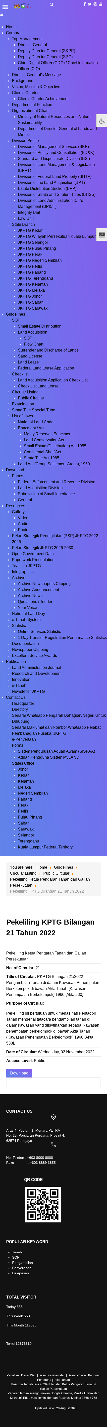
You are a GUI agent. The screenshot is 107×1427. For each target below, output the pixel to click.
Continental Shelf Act (42, 452)
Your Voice (27, 607)
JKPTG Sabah (31, 302)
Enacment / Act (31, 428)
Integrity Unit (29, 212)
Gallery (18, 512)
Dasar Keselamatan (52, 1375)
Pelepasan (20, 1273)
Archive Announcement (38, 590)
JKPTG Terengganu (35, 278)
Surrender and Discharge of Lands (48, 350)
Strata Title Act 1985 (41, 458)
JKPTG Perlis (30, 266)
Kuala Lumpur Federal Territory (45, 847)
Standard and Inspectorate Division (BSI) (54, 158)
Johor (23, 769)
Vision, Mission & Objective (36, 87)
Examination (23, 404)
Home (11, 27)
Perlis (23, 811)
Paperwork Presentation (33, 560)
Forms (17, 476)
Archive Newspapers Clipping (44, 584)
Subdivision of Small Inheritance (46, 494)
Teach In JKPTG (26, 566)
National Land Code (36, 422)
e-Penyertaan (24, 739)
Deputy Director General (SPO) (45, 57)
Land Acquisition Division (40, 488)
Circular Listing (25, 392)
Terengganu (28, 841)
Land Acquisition (32, 332)
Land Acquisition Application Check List (53, 380)
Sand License (30, 356)
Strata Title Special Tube (33, 410)
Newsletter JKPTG (28, 691)
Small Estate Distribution (39, 326)
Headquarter (23, 703)
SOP (16, 320)
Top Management (27, 39)
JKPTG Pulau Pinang (37, 248)
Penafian (13, 1375)
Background (22, 81)
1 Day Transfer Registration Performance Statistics (62, 637)
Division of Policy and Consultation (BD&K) (56, 152)
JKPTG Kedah (31, 230)
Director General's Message (36, 75)
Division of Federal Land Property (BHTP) (55, 176)
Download (15, 470)
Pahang (25, 799)
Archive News (30, 596)
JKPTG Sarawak (33, 308)
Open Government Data (33, 554)
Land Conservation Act (44, 440)
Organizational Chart (30, 111)
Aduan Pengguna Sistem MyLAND (48, 757)
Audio (23, 524)
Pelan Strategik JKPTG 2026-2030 (42, 548)
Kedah (24, 775)
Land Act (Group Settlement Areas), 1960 (54, 464)
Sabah (24, 823)
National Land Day (28, 613)
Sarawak (26, 829)
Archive (18, 578)
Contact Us (16, 697)
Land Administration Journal (36, 667)
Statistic (19, 625)
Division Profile (25, 140)
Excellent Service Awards (34, 655)
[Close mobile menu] (1, 15)
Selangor (26, 835)
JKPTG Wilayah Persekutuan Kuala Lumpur (57, 236)
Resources (15, 506)
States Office (23, 763)
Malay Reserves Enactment (48, 434)
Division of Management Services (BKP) (53, 146)
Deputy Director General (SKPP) (46, 51)
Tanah (17, 1252)
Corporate (15, 33)
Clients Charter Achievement (43, 99)
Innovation (21, 679)
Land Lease (28, 362)
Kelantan (26, 781)
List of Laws (22, 416)
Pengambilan (22, 1263)
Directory (20, 709)
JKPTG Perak (30, 254)
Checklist (20, 374)
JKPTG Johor (30, 296)
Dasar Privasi (77, 1375)
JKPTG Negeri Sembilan (40, 260)
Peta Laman (62, 1380)
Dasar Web (28, 1375)
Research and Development (36, 673)
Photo (23, 530)
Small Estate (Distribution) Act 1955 (55, 446)
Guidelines (15, 314)
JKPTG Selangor (33, 242)
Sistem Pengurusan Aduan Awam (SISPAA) (56, 751)
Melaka (24, 787)
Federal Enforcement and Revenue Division (56, 482)
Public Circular (31, 398)
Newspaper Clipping (30, 649)
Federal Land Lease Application (46, 368)
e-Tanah (19, 685)
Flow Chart (33, 344)
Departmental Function (32, 105)
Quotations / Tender (35, 601)
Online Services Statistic (39, 631)
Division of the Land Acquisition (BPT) (51, 182)
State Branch (23, 224)
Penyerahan (21, 1268)
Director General (32, 45)
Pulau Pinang (30, 817)
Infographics (23, 572)
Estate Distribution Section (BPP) (47, 188)
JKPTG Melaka (31, 290)
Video (23, 518)
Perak (23, 805)
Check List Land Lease (38, 386)
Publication (16, 661)
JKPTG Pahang (32, 272)
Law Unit (26, 218)
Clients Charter (25, 93)
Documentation (25, 643)
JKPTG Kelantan (33, 284)
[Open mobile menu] (5, 6)
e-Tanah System (26, 619)
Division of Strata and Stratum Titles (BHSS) (57, 194)
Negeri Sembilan (33, 793)
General (25, 500)
